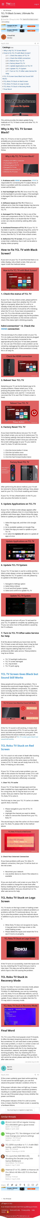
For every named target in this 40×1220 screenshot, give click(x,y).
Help (33, 1210)
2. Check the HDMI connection (19, 58)
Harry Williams (10, 1163)
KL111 (9, 1067)
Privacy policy (25, 1210)
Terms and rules (15, 1210)
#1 (38, 43)
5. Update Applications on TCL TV (20, 66)
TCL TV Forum (15, 1127)
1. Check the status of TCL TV (18, 55)
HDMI (17, 180)
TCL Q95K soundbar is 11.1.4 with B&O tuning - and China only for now (22, 1145)
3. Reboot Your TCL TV (16, 61)
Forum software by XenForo (15, 1216)
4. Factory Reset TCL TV (16, 63)
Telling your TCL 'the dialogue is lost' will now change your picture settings (22, 1134)
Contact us (4, 1210)
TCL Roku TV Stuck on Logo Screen (16, 84)
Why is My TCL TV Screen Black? (15, 50)
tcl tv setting (5, 22)
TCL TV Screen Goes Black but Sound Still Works (19, 675)
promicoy (8, 1177)
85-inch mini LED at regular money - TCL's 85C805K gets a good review (21, 1123)
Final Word (8, 89)
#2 (38, 1075)
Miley (7, 1149)
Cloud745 (6, 19)
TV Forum (15, 1177)
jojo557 (8, 1127)
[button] (2, 4)
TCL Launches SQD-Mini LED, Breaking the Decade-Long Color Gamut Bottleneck (19, 1158)
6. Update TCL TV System (17, 69)
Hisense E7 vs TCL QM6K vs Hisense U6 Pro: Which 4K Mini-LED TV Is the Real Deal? (22, 1172)
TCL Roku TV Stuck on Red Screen (16, 81)
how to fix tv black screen (30, 19)
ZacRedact (9, 1138)
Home (3, 1212)
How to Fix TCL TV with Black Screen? (17, 53)
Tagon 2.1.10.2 (7, 1203)
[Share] (35, 43)
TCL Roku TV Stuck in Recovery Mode (17, 86)
